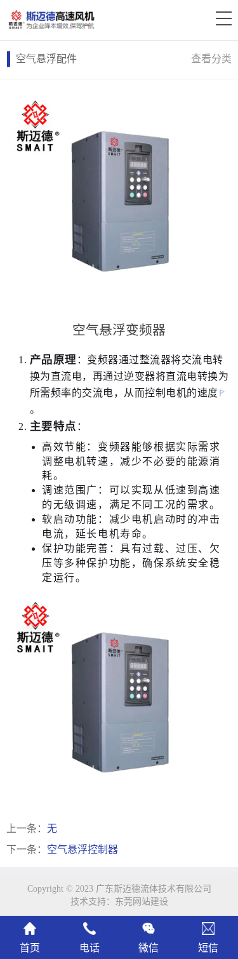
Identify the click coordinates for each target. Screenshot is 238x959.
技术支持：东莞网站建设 (119, 901)
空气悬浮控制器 (82, 849)
